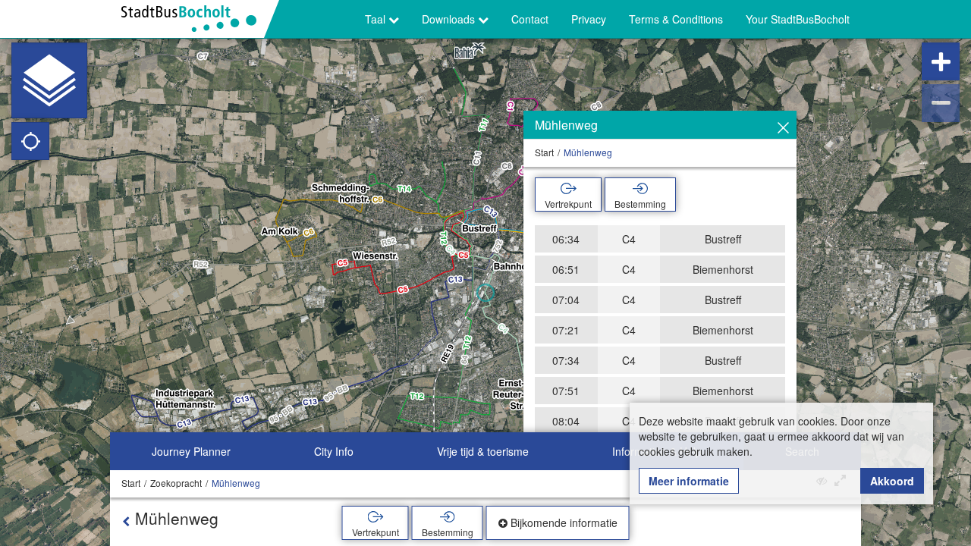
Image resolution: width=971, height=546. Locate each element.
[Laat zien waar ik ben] (30, 141)
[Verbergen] (783, 128)
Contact (529, 19)
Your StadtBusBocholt (798, 19)
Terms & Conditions (676, 19)
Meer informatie (689, 480)
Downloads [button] (450, 19)
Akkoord (892, 480)
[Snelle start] (49, 80)
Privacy (588, 19)
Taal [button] (376, 19)
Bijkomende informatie (562, 522)
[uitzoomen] (941, 103)
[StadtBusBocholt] (194, 19)
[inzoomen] (941, 61)
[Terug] (125, 521)
